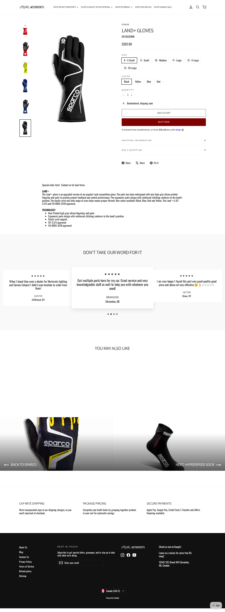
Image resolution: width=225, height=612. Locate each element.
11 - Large (177, 60)
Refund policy (25, 571)
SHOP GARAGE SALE (163, 7)
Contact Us (24, 557)
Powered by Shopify (112, 598)
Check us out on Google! (170, 547)
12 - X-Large (193, 60)
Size (124, 55)
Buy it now (163, 122)
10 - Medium (161, 60)
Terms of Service (26, 566)
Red (158, 81)
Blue (149, 81)
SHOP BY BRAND (122, 7)
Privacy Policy (25, 561)
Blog (21, 552)
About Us (23, 547)
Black (126, 81)
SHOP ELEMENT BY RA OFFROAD (95, 7)
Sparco (125, 24)
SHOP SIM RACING (143, 7)
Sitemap (22, 576)
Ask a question (132, 150)
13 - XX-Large (130, 68)
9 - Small (144, 60)
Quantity (128, 90)
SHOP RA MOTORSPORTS (64, 7)
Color (126, 76)
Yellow (138, 81)
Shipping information (137, 140)
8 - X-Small (129, 60)
